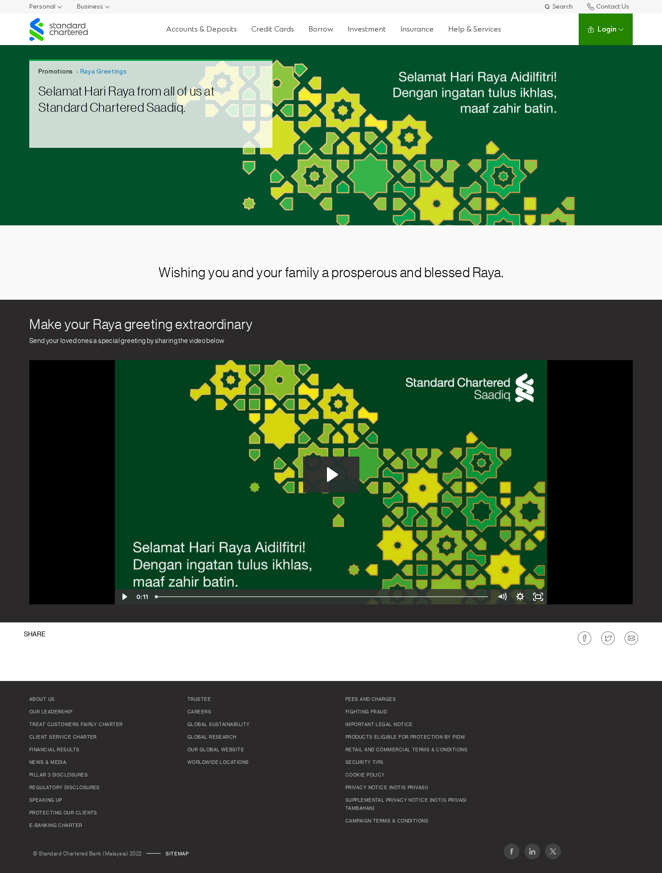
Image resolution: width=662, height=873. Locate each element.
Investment (367, 29)
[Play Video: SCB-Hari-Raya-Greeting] (331, 475)
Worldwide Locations (218, 762)
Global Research (211, 737)
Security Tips (364, 762)
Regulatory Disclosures (64, 788)
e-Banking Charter (55, 825)
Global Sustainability (218, 724)
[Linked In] (532, 851)
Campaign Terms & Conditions (386, 821)
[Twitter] (553, 851)
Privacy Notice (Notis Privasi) (386, 788)
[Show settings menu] (520, 596)
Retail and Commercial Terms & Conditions (406, 750)
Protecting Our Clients (63, 813)
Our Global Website (215, 750)
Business (90, 6)
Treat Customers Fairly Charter (76, 724)
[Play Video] (124, 596)
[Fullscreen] (538, 596)
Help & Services (474, 29)
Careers (199, 712)
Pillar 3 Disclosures (58, 775)
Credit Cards (272, 29)
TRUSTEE (199, 699)
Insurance (417, 29)
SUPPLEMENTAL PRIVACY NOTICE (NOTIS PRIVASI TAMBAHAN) (406, 804)
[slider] (322, 596)
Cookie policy (365, 775)
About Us (42, 699)
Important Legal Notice (379, 724)
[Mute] (502, 596)
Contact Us (612, 6)
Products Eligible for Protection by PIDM (405, 737)
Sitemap (177, 854)
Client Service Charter (63, 737)
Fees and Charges (370, 699)
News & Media (47, 762)
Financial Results (54, 750)
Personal (42, 6)
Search (563, 6)
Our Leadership (50, 712)
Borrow (320, 29)
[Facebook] (511, 851)
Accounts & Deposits (201, 29)
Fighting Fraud (366, 712)
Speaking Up (45, 800)
